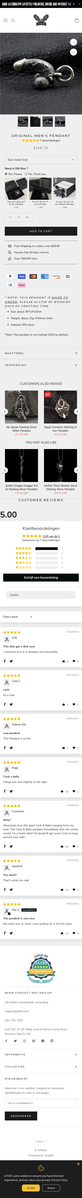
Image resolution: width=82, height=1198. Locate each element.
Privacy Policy (59, 1180)
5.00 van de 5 (51, 536)
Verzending (15, 365)
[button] (31, 140)
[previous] (7, 122)
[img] (11, 632)
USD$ (39, 1141)
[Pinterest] (33, 1040)
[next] (75, 122)
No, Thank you (37, 174)
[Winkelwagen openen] (76, 20)
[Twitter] (15, 1040)
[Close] (78, 1164)
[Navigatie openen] (6, 20)
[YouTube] (42, 1040)
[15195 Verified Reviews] (41, 984)
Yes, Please (15, 174)
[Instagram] (24, 1040)
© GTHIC (41, 1150)
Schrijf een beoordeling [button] (41, 577)
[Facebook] (6, 1040)
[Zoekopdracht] (13, 20)
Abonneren (21, 1115)
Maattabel (14, 353)
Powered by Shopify (41, 1155)
